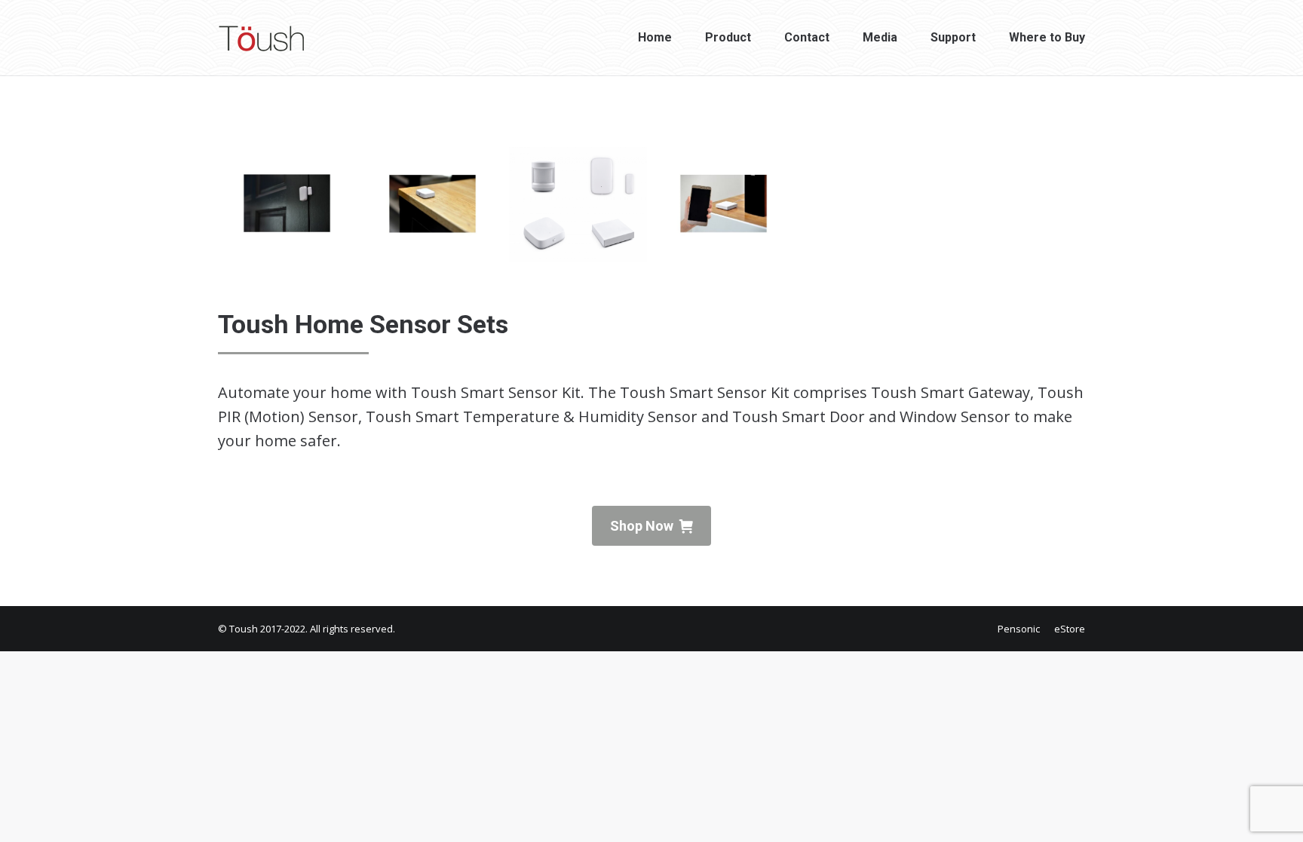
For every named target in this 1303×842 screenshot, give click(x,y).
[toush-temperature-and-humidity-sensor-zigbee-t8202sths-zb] (432, 205)
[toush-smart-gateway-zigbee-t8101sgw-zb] (724, 205)
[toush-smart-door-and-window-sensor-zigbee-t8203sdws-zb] (287, 205)
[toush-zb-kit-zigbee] (578, 205)
